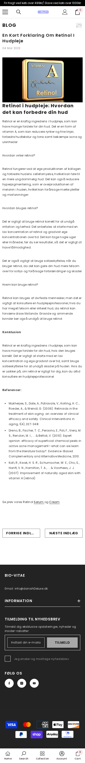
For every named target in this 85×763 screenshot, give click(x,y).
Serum (39, 502)
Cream (54, 502)
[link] (24, 755)
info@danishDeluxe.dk (31, 589)
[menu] (5, 12)
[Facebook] (9, 683)
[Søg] (18, 12)
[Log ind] (65, 12)
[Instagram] (21, 683)
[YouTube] (34, 683)
